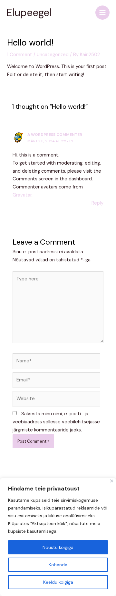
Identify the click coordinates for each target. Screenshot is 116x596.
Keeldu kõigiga (58, 582)
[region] (58, 537)
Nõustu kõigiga (58, 547)
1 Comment (19, 55)
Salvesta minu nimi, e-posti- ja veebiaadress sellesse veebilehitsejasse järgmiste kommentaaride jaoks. (56, 422)
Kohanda (58, 565)
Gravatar (22, 195)
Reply (97, 203)
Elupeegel (29, 12)
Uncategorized (53, 55)
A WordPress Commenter (54, 134)
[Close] (111, 481)
